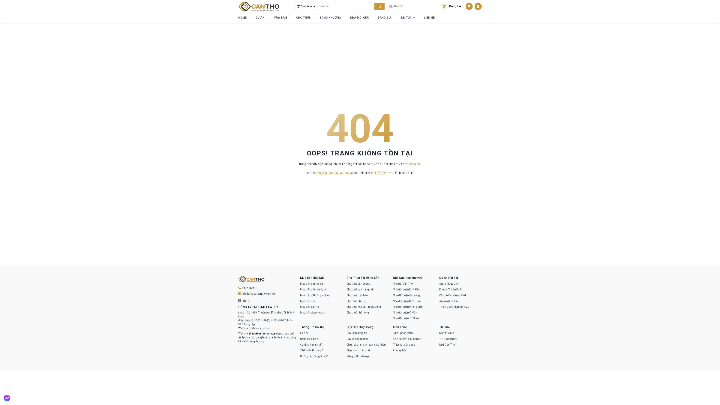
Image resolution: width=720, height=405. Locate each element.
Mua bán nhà (308, 301)
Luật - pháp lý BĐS (403, 333)
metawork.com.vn (259, 328)
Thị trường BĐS (448, 338)
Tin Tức (406, 17)
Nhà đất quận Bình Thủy (407, 301)
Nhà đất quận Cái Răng (406, 295)
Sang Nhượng (330, 17)
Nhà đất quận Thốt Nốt (406, 318)
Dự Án (260, 17)
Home (242, 17)
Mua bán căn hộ (309, 306)
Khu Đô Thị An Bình (450, 289)
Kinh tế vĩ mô (446, 333)
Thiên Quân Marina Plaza (454, 306)
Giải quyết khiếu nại (357, 356)
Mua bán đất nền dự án (313, 289)
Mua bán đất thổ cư (311, 283)
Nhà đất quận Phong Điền (408, 306)
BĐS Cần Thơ (447, 344)
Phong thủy (399, 350)
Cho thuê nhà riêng (357, 312)
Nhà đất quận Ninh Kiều (406, 289)
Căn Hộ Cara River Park (452, 295)
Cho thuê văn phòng (358, 283)
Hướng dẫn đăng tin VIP (314, 356)
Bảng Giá (384, 17)
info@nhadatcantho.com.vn (334, 173)
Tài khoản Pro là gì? (311, 350)
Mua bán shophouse (312, 312)
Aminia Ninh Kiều (449, 301)
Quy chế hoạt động (357, 338)
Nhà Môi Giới (359, 17)
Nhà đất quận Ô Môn (405, 312)
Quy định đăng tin (356, 333)
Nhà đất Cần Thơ (403, 283)
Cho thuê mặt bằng (357, 295)
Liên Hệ (429, 17)
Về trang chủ (413, 164)
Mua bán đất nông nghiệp (315, 295)
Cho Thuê (303, 17)
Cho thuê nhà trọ (356, 301)
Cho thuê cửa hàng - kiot (360, 289)
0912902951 (379, 173)
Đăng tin (455, 6)
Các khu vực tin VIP (311, 344)
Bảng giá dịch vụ (309, 338)
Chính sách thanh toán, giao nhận (366, 344)
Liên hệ (304, 333)
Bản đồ (398, 6)
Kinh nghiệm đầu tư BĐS (407, 338)
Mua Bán (280, 17)
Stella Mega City (448, 283)
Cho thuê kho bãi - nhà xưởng (363, 306)
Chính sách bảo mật (358, 350)
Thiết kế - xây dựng (404, 344)
